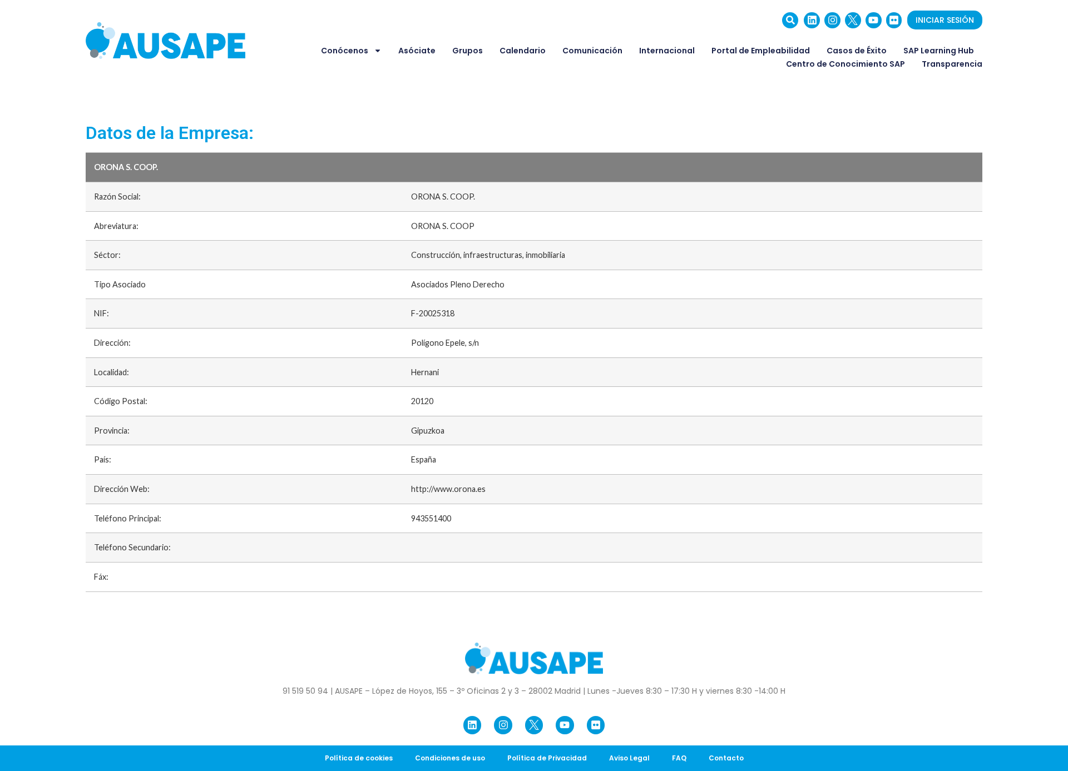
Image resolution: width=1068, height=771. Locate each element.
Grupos (467, 50)
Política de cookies (359, 758)
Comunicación (592, 50)
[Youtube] (874, 20)
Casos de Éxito (857, 50)
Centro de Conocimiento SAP (845, 63)
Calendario (523, 50)
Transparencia (952, 63)
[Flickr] (894, 20)
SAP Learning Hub (938, 50)
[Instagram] (832, 20)
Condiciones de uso (450, 758)
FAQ (679, 758)
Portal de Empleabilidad (760, 50)
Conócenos (344, 50)
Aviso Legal (629, 758)
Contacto (726, 758)
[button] (790, 20)
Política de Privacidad (547, 758)
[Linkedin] (812, 20)
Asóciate (417, 50)
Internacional (667, 50)
